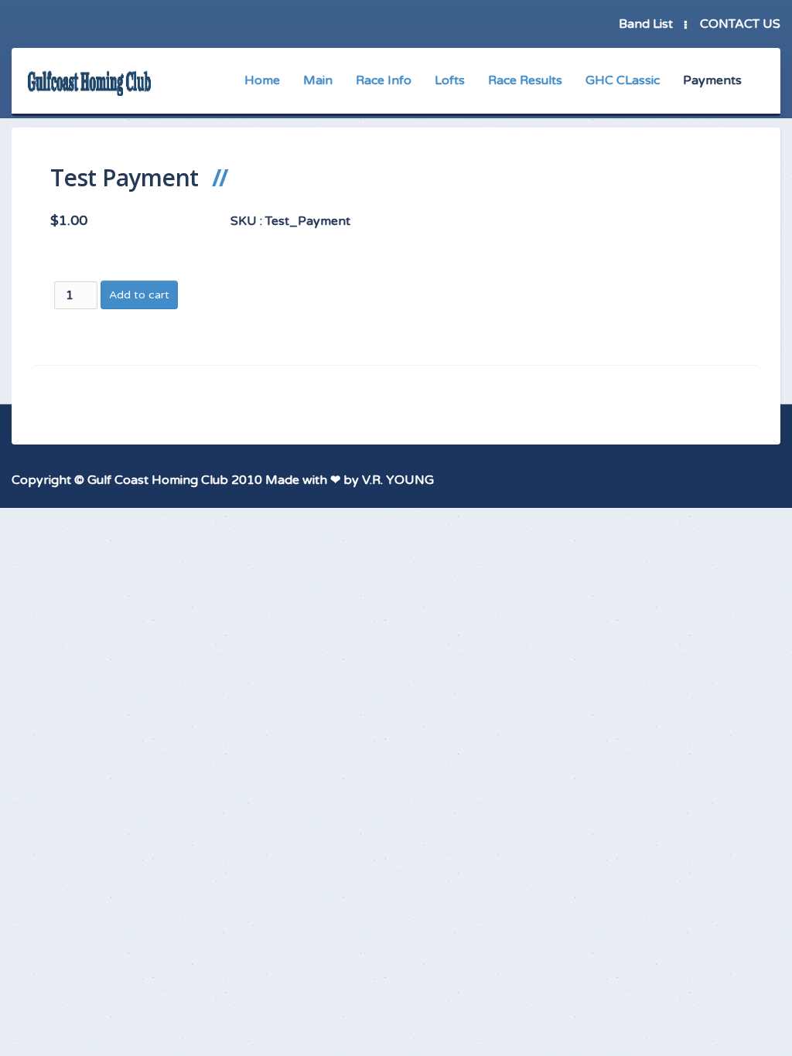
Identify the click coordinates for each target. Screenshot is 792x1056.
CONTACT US (740, 24)
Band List (646, 24)
